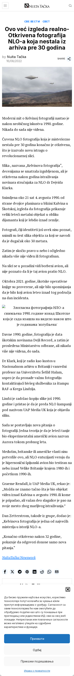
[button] (68, 589)
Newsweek (28, 557)
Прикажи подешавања (37, 661)
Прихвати (37, 639)
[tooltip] (5, 572)
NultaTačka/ (11, 557)
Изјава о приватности (37, 670)
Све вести (32, 21)
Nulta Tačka (16, 57)
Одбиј (37, 650)
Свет (46, 21)
